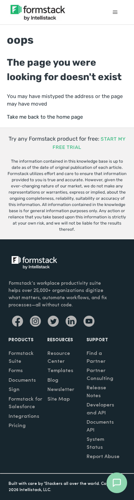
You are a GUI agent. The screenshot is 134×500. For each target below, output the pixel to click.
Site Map (58, 399)
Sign (14, 389)
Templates (60, 370)
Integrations (24, 416)
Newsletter (60, 389)
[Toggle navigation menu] (115, 12)
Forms (16, 370)
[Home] (38, 12)
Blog (52, 380)
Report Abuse (103, 456)
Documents (22, 380)
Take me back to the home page (45, 117)
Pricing (17, 425)
